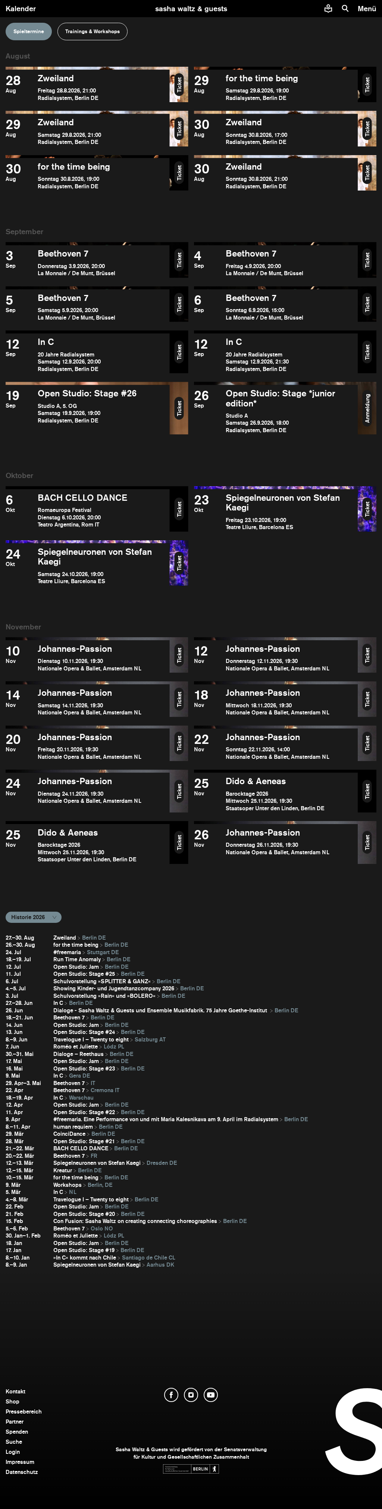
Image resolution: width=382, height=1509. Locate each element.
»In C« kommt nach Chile (84, 1257)
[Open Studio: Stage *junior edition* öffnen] (276, 411)
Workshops (67, 1184)
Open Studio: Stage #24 (84, 1031)
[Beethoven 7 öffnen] (88, 262)
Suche (14, 1441)
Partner (15, 1421)
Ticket (178, 84)
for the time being (75, 944)
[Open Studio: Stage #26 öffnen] (88, 411)
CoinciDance (69, 1133)
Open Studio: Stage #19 (84, 1250)
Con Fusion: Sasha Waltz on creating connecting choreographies (135, 1221)
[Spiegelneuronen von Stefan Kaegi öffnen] (276, 512)
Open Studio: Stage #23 (84, 1068)
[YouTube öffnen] (211, 1395)
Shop (12, 1401)
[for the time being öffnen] (276, 87)
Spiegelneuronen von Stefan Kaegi (97, 1162)
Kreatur (62, 1170)
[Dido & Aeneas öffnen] (276, 794)
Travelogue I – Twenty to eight (91, 1039)
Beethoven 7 (69, 1017)
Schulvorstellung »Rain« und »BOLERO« (104, 995)
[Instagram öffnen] (191, 1395)
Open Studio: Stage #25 (84, 973)
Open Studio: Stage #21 (84, 1141)
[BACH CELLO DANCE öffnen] (88, 512)
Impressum (20, 1461)
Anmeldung (367, 408)
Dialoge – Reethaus (78, 1053)
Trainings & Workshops (92, 31)
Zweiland (64, 937)
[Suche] (345, 8)
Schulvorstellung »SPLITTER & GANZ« (102, 981)
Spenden (17, 1431)
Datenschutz (22, 1471)
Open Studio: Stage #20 (84, 1213)
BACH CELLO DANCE (80, 1148)
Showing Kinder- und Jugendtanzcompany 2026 (113, 988)
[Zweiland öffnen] (88, 87)
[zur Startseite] (191, 8)
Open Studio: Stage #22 (84, 1112)
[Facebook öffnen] (171, 1395)
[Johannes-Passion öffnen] (88, 658)
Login (13, 1451)
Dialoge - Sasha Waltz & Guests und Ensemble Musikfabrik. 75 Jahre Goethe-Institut (161, 1010)
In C (58, 1002)
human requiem (73, 1126)
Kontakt (15, 1391)
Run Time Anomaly (77, 959)
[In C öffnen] (88, 354)
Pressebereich (24, 1411)
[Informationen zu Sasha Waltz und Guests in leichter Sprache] (328, 8)
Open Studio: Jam (76, 966)
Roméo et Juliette (75, 1046)
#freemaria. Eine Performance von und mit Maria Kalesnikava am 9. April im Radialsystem (165, 1119)
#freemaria (67, 952)
